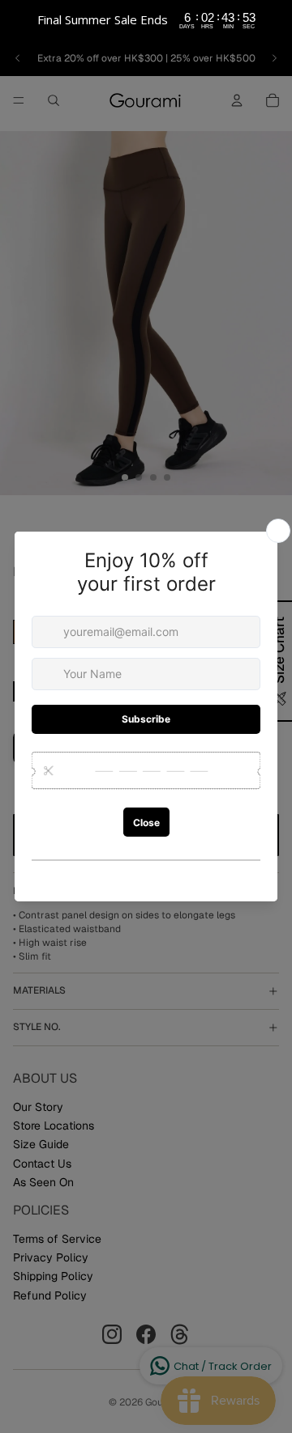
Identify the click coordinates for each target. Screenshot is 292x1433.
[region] (146, 20)
